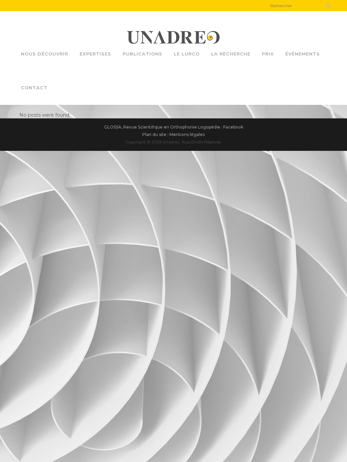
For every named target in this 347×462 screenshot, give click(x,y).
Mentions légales (187, 134)
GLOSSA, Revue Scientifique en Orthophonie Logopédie (162, 127)
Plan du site (154, 134)
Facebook (233, 127)
